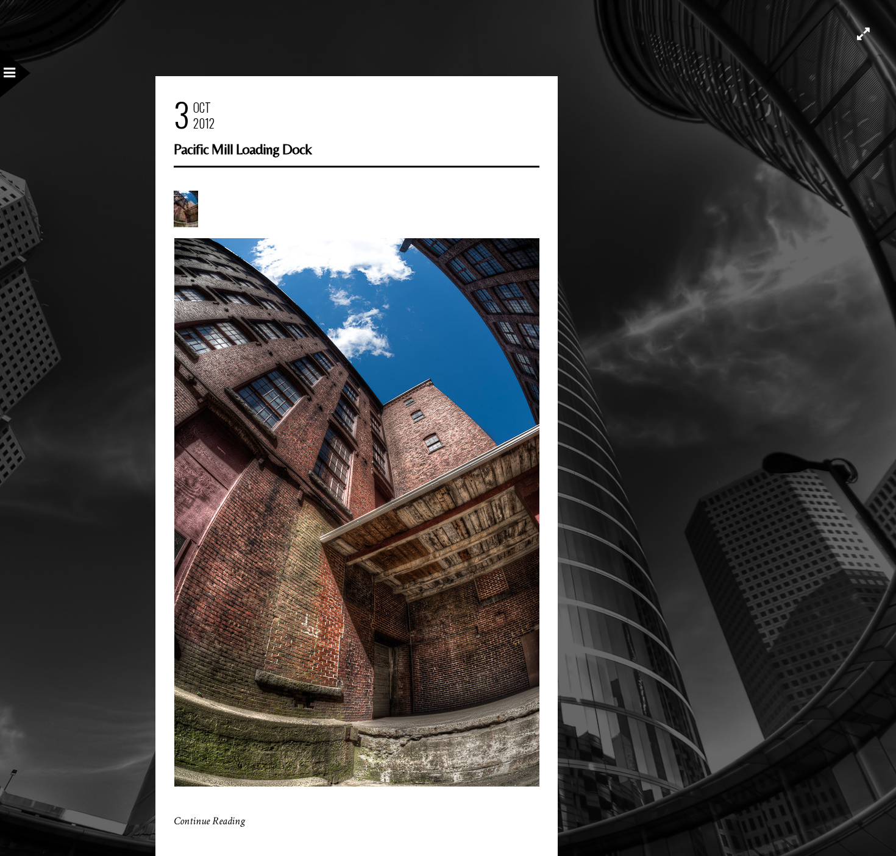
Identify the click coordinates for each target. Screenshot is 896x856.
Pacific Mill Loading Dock (242, 149)
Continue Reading (209, 821)
